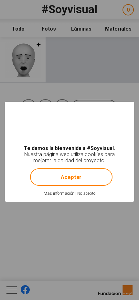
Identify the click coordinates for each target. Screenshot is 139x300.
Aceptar (71, 177)
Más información (59, 193)
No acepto (86, 193)
